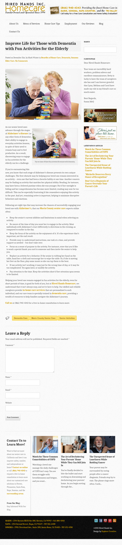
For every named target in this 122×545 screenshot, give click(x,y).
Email (8, 390)
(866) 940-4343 (18, 471)
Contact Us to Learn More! (16, 442)
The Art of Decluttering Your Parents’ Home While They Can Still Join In (99, 159)
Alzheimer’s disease (18, 133)
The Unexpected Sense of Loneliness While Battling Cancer (98, 168)
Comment (9, 345)
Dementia (66, 58)
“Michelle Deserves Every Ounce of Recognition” (98, 175)
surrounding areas (15, 493)
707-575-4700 (67, 527)
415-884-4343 (59, 521)
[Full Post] (56, 451)
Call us (8, 303)
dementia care (59, 293)
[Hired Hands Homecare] (25, 13)
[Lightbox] (53, 451)
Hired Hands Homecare (64, 283)
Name (8, 377)
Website (8, 403)
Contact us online (20, 467)
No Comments (21, 61)
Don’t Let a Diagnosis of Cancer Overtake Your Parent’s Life (96, 184)
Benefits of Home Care (51, 58)
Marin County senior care (53, 208)
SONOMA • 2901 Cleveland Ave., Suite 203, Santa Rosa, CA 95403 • (33, 527)
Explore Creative (109, 531)
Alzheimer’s (25, 208)
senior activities (67, 318)
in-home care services (34, 290)
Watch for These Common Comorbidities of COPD (98, 150)
